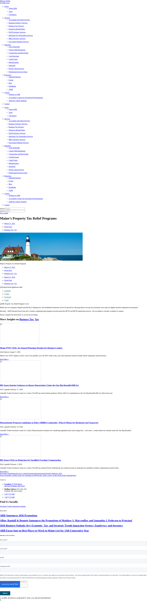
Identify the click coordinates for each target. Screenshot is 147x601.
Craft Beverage (14, 56)
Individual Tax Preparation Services (21, 35)
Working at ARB (14, 94)
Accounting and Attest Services (19, 20)
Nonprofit (12, 65)
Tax (15, 230)
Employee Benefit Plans (17, 29)
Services (7, 18)
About (6, 6)
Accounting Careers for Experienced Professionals (26, 98)
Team (10, 11)
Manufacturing (14, 62)
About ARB (13, 8)
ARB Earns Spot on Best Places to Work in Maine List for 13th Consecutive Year (44, 530)
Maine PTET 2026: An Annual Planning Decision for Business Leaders (31, 348)
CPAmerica (12, 15)
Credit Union (13, 59)
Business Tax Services (16, 26)
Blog (10, 83)
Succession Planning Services (19, 42)
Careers (6, 92)
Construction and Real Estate (18, 53)
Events (11, 80)
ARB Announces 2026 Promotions (18, 515)
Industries (7, 45)
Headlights (12, 86)
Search (2, 209)
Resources (7, 75)
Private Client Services (16, 69)
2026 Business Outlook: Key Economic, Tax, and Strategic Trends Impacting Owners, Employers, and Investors (61, 525)
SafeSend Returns (15, 77)
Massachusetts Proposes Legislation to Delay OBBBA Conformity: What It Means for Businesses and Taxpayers (49, 423)
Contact (7, 104)
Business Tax (8, 230)
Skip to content (5, 1)
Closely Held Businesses (17, 50)
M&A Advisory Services (17, 39)
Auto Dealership (14, 47)
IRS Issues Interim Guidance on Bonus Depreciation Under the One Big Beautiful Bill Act (39, 385)
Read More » (4, 359)
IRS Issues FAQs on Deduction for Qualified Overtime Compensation (30, 460)
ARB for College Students (18, 101)
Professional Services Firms (18, 72)
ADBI (11, 89)
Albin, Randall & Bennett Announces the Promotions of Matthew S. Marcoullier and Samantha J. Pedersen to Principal (66, 520)
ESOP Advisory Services (17, 32)
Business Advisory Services (18, 23)
